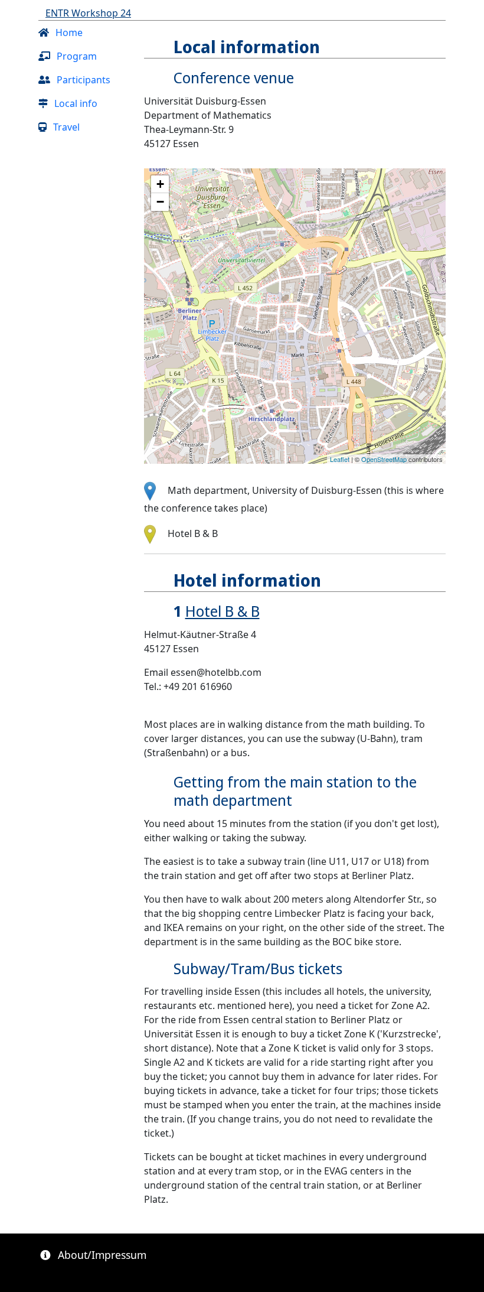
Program (75, 56)
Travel (65, 127)
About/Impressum (100, 1255)
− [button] (160, 201)
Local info (74, 103)
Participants (82, 79)
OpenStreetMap (384, 459)
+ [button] (160, 184)
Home (68, 32)
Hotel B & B (222, 611)
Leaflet (339, 459)
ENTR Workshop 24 (88, 12)
